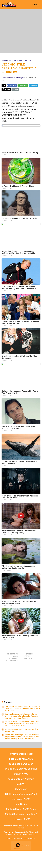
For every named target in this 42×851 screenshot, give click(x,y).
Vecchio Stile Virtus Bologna (13, 78)
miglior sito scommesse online (21, 769)
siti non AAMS (21, 774)
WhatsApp (23, 85)
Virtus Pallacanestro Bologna (20, 60)
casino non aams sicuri (21, 764)
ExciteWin (21, 784)
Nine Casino (21, 804)
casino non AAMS (21, 799)
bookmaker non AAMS (21, 759)
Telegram (34, 85)
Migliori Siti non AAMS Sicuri (21, 809)
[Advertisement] (21, 31)
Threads (7, 89)
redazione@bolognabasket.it (24, 838)
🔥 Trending (7, 702)
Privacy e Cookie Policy (21, 753)
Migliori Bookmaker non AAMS (21, 814)
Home (4, 60)
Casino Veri (21, 789)
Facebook (12, 85)
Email (16, 89)
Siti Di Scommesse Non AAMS (21, 794)
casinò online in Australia (21, 779)
